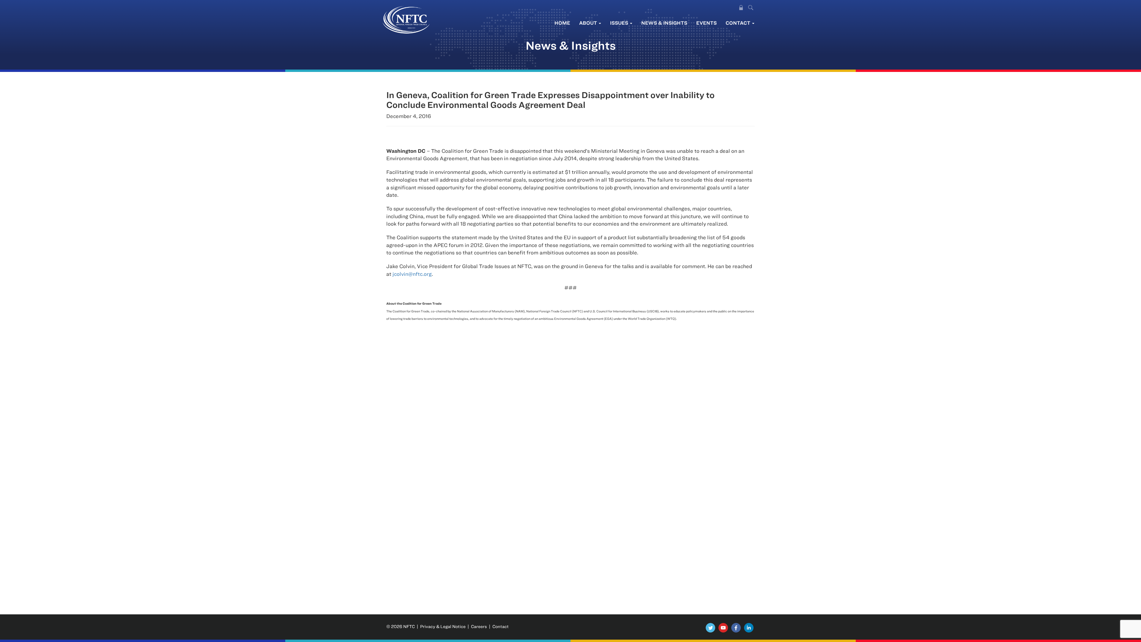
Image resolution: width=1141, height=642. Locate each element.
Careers (479, 626)
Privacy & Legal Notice (443, 626)
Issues (619, 23)
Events (706, 23)
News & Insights (664, 23)
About (588, 23)
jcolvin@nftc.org (412, 274)
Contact (738, 23)
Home (562, 23)
